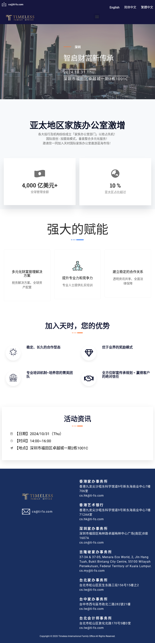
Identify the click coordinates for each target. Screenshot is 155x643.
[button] (97, 17)
